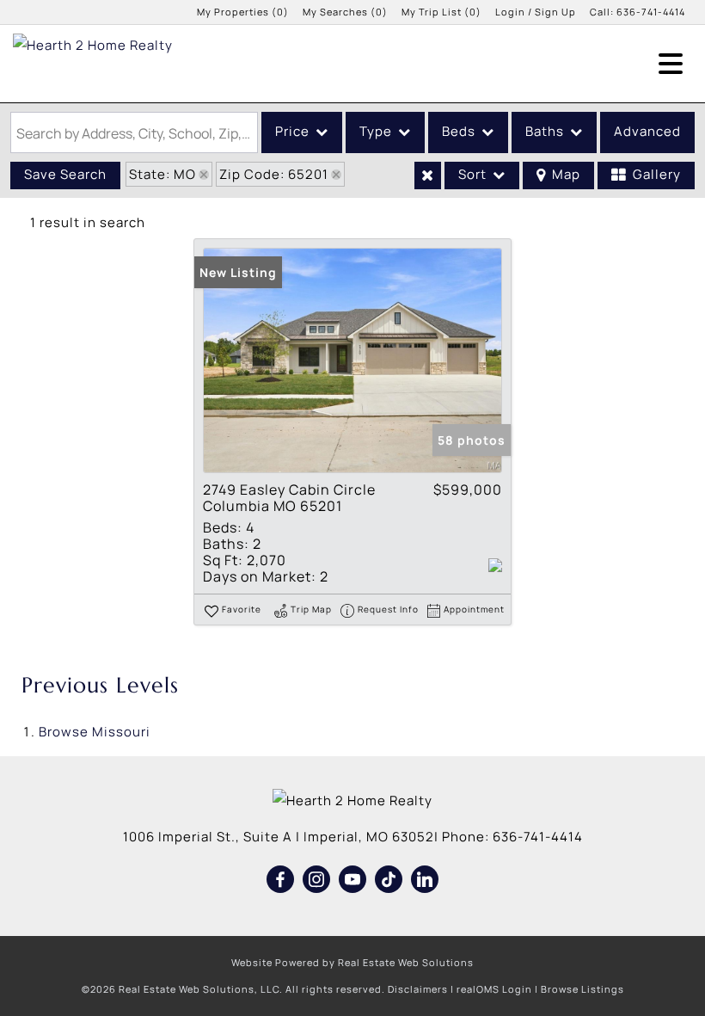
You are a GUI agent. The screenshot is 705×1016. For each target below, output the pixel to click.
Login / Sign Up (535, 11)
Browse (94, 732)
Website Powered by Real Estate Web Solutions (352, 962)
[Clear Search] (427, 175)
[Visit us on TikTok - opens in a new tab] (389, 880)
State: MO (162, 174)
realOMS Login (494, 988)
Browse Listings (582, 988)
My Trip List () (441, 11)
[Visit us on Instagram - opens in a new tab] (317, 880)
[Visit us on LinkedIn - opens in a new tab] (425, 880)
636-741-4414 (650, 11)
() (243, 11)
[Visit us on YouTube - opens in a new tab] (353, 880)
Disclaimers (418, 988)
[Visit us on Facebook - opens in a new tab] (281, 880)
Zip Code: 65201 (273, 174)
